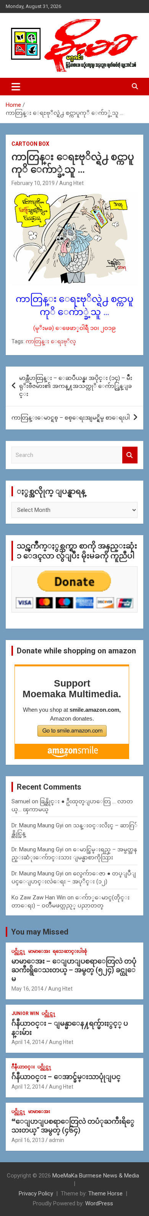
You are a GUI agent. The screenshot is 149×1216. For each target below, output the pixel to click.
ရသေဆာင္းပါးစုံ (70, 951)
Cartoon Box (30, 144)
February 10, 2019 (33, 183)
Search (130, 455)
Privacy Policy (36, 1193)
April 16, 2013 (27, 1140)
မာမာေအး (39, 951)
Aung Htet (71, 183)
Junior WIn (25, 1013)
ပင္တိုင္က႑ (18, 951)
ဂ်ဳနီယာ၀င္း (23, 1067)
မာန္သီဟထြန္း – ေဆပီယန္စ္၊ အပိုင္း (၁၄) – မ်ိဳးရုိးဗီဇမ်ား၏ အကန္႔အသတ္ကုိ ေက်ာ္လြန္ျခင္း (75, 386)
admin (56, 1140)
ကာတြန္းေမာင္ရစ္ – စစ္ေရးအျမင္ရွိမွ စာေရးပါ (70, 417)
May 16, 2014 (27, 989)
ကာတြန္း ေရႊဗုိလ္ (51, 341)
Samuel (20, 801)
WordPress (99, 1203)
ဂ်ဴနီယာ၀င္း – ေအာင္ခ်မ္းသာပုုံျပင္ (66, 1077)
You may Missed (39, 931)
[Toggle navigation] (16, 86)
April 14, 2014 (27, 1042)
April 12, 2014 (27, 1087)
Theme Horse (105, 1193)
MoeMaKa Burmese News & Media (95, 1175)
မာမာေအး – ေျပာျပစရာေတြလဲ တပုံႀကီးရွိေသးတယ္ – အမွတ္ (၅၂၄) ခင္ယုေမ (73, 970)
